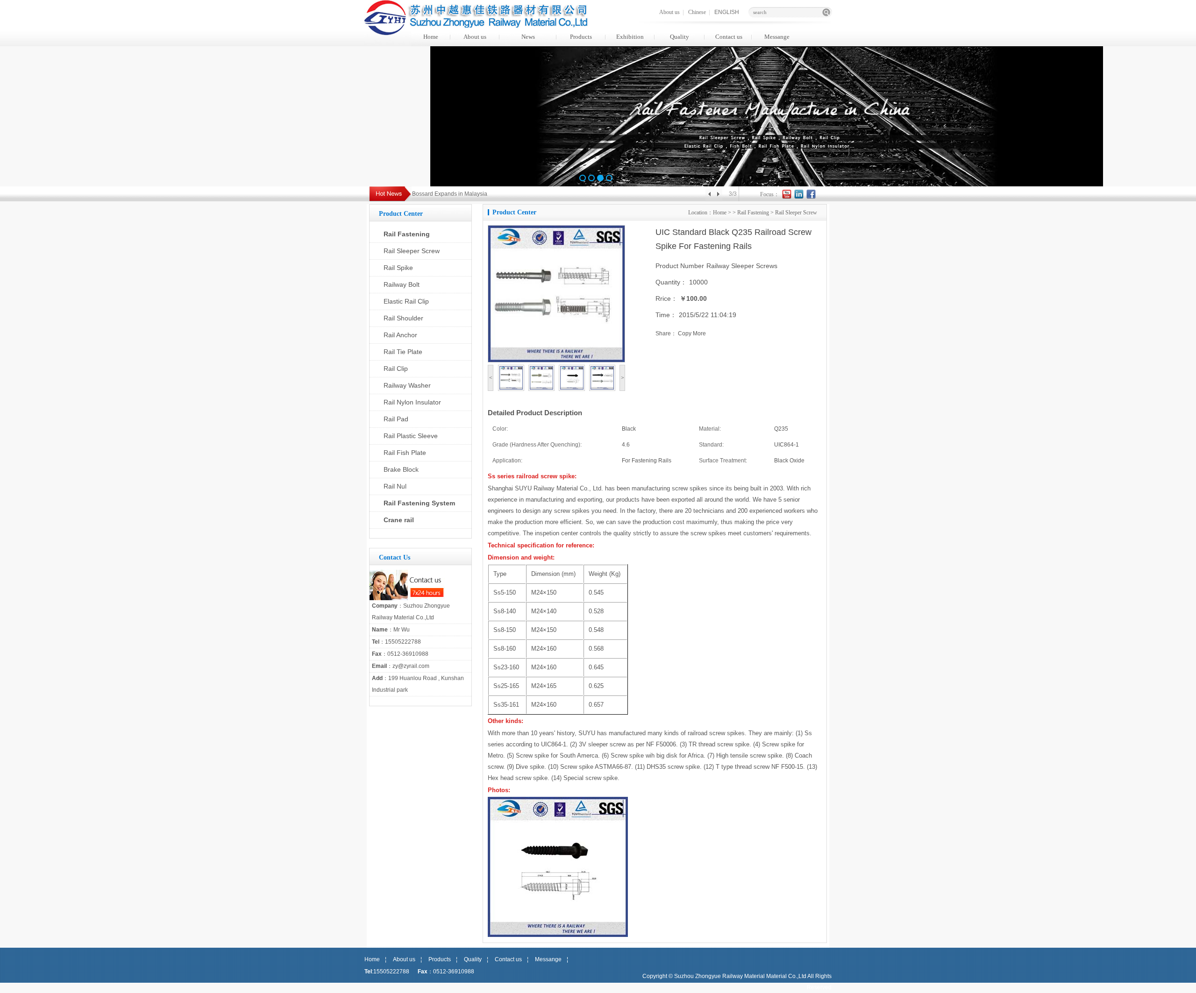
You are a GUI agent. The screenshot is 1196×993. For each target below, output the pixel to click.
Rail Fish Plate (405, 452)
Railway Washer (407, 385)
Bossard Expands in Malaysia (449, 194)
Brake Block (401, 469)
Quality (679, 36)
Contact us (728, 36)
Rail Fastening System (419, 503)
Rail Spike (398, 267)
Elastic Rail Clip (406, 301)
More (699, 333)
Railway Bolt (402, 284)
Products (581, 36)
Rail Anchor (400, 335)
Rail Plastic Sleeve (411, 436)
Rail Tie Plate (403, 351)
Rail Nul (395, 486)
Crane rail (399, 520)
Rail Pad (396, 419)
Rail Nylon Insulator (412, 402)
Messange (777, 36)
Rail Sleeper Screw (412, 251)
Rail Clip (396, 368)
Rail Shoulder (403, 318)
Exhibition (630, 36)
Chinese (697, 12)
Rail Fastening (407, 234)
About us (669, 12)
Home (430, 36)
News (528, 36)
